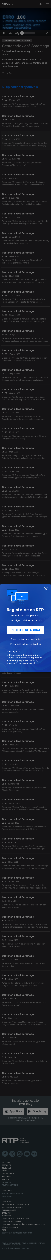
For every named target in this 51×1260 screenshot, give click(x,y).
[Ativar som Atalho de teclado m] (17, 1257)
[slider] (28, 1257)
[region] (25, 630)
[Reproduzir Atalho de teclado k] (4, 1257)
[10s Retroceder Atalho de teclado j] (10, 1257)
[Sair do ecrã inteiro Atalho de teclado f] (47, 1257)
